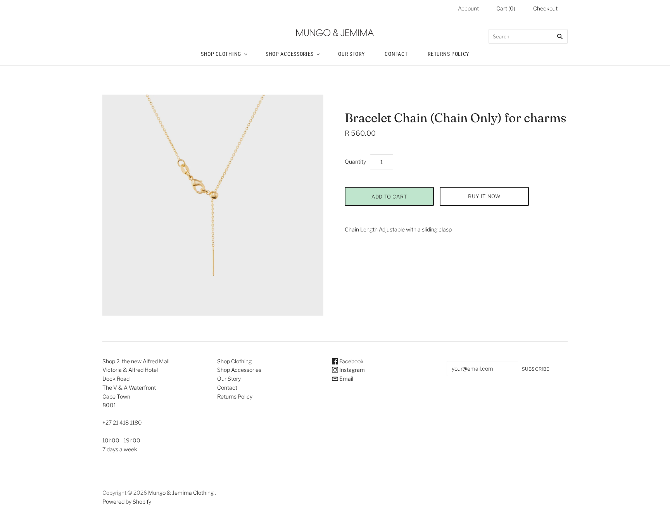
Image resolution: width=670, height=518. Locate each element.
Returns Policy (448, 54)
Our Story (351, 54)
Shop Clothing (221, 54)
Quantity (355, 161)
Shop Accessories (290, 54)
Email (345, 378)
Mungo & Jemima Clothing (181, 492)
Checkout (545, 8)
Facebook (351, 361)
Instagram (351, 369)
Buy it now (484, 196)
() (505, 8)
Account (468, 8)
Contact (396, 54)
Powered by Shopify (126, 501)
